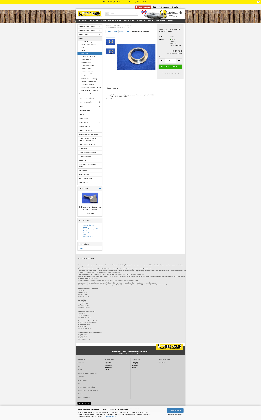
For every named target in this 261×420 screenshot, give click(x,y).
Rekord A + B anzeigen (87, 42)
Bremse (83, 47)
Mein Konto (135, 364)
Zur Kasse (135, 365)
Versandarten (108, 365)
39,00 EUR (90, 214)
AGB (78, 383)
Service (85, 227)
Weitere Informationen (175, 415)
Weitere (170, 21)
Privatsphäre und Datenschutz (86, 387)
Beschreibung (112, 88)
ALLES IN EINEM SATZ (85, 156)
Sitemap (81, 248)
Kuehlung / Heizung (86, 62)
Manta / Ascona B (84, 122)
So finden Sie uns (88, 236)
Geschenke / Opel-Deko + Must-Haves (88, 165)
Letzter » (128, 31)
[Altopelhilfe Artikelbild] (136, 56)
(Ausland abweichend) (175, 45)
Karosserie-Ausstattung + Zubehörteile (88, 75)
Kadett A (81, 106)
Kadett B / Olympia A (85, 110)
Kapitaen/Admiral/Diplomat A (88, 21)
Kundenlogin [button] (164, 7)
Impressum (80, 363)
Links (84, 234)
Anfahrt (79, 369)
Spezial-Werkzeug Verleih (86, 178)
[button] (154, 7)
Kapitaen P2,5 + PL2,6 (85, 130)
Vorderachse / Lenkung (87, 65)
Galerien (85, 231)
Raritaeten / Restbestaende (88, 81)
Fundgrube (80, 376)
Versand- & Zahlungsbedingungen (87, 373)
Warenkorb (135, 362)
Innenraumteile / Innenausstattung (91, 87)
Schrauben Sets (83, 182)
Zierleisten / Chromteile (87, 84)
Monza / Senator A (84, 126)
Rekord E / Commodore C (86, 102)
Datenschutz (108, 367)
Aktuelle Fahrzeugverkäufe (91, 229)
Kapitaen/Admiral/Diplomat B (111, 21)
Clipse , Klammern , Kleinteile (87, 152)
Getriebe (83, 50)
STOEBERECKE (83, 148)
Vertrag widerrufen (143, 7)
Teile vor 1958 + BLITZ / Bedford (88, 134)
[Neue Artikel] (100, 189)
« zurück (115, 31)
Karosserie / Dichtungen (88, 56)
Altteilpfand (80, 394)
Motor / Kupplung (86, 59)
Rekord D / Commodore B (86, 98)
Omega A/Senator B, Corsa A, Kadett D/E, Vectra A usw (87, 139)
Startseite (162, 362)
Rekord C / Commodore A (156, 21)
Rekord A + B (141, 21)
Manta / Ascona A (84, 118)
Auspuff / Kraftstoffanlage (88, 45)
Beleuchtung (82, 160)
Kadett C (81, 114)
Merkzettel (176, 7)
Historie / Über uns (88, 225)
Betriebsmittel (83, 170)
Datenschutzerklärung (109, 416)
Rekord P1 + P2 (129, 21)
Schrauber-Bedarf (84, 174)
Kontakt (79, 366)
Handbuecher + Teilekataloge (89, 79)
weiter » (121, 31)
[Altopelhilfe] (89, 14)
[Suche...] (136, 14)
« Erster (109, 31)
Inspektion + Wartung (87, 71)
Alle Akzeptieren (175, 410)
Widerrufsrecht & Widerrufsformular (87, 390)
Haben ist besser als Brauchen (89, 90)
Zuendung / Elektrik (86, 68)
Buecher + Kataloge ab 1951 (87, 144)
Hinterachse (84, 53)
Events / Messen (88, 233)
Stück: (160, 57)
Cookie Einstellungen (83, 397)
